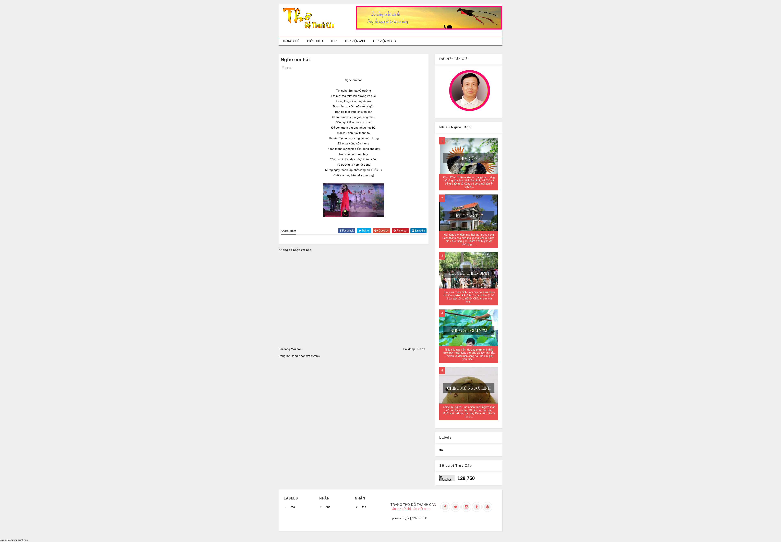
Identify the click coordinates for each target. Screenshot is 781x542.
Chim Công (468, 158)
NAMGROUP (419, 518)
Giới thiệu (315, 41)
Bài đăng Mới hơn (290, 349)
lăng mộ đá (5, 540)
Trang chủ (291, 41)
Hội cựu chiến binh (469, 273)
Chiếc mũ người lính (469, 388)
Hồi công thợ (468, 215)
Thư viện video (384, 41)
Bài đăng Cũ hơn (414, 349)
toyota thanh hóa (19, 540)
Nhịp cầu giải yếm (468, 330)
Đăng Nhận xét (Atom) (305, 355)
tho (441, 449)
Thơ (334, 41)
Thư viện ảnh (355, 41)
